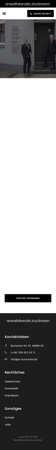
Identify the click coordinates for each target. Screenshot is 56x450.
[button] (4, 13)
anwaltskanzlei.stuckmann (27, 3)
